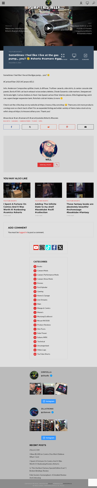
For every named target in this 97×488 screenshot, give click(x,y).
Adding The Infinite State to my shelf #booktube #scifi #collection (45, 208)
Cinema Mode (62, 59)
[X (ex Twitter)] (60, 247)
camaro (14, 121)
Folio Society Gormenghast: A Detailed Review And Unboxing (48, 476)
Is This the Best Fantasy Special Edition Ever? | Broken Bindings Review (48, 469)
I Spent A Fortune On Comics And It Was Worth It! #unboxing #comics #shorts (14, 208)
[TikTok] (48, 247)
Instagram (50, 401)
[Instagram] (42, 247)
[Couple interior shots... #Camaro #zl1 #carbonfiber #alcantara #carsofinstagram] (48, 389)
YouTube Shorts (15, 52)
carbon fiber (25, 121)
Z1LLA (50, 483)
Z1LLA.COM (34, 450)
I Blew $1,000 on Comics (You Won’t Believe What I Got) (47, 455)
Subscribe (85, 59)
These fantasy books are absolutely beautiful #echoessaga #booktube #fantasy (80, 208)
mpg (40, 121)
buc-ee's (6, 121)
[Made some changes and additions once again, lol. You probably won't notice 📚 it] (48, 425)
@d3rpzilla (45, 376)
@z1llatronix (45, 412)
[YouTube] (36, 247)
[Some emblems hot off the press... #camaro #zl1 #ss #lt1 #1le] (61, 389)
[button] (65, 389)
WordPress (67, 483)
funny (34, 121)
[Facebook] (54, 247)
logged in (23, 232)
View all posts (45, 165)
